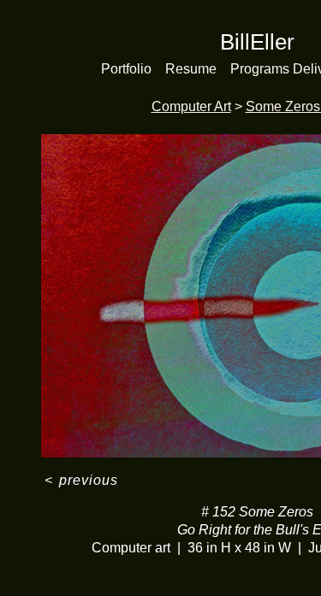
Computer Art (191, 106)
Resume (191, 69)
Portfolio (126, 69)
